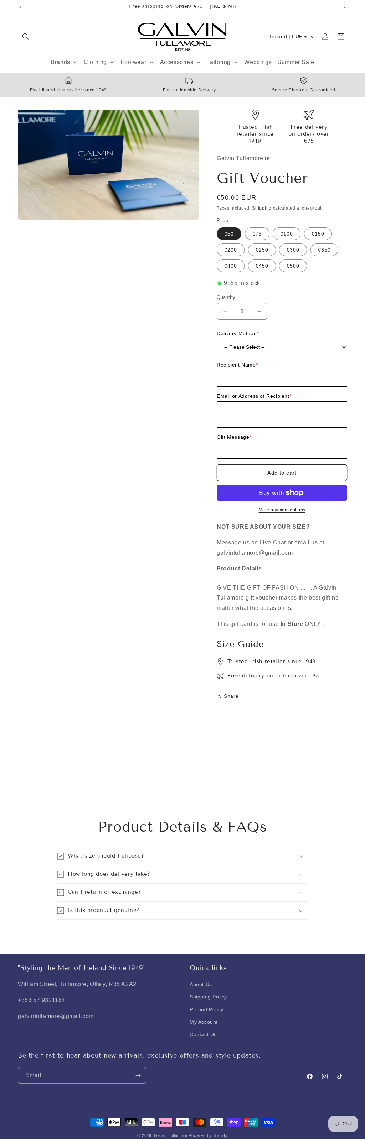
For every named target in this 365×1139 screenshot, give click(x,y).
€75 (257, 234)
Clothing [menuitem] (95, 62)
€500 (293, 266)
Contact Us (203, 1034)
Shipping (262, 208)
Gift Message (234, 437)
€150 (318, 234)
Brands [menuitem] (60, 62)
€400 (230, 266)
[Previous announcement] (20, 7)
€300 (293, 250)
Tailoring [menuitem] (219, 62)
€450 (262, 266)
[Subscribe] (138, 1075)
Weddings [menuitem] (258, 62)
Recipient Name (237, 365)
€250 (262, 250)
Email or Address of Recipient (254, 396)
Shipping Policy (208, 997)
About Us (201, 984)
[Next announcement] (345, 7)
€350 (324, 250)
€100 (286, 234)
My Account (204, 1022)
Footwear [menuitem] (133, 62)
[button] (26, 36)
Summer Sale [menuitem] (295, 62)
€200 (230, 250)
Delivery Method (238, 333)
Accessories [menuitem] (177, 62)
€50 (229, 234)
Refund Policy (206, 1009)
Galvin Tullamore (171, 1135)
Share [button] (231, 696)
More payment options (282, 509)
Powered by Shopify (208, 1135)
